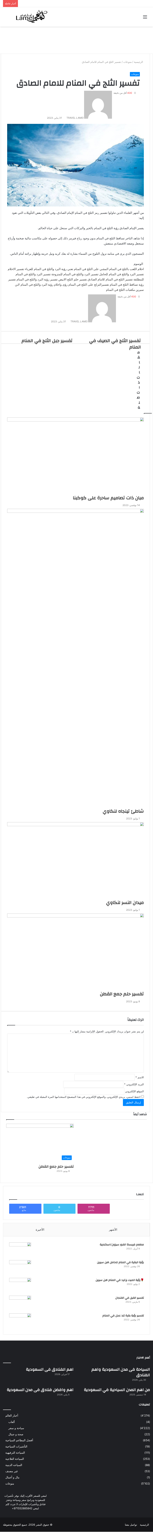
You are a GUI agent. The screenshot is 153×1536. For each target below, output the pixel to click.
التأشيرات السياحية (16, 1446)
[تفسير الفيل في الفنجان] (20, 1303)
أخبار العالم (11, 1415)
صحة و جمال (15, 1434)
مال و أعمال (12, 1477)
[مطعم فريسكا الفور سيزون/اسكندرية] (20, 1249)
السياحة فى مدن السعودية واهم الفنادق (120, 1372)
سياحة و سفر (16, 1428)
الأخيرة (40, 1229)
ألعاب (11, 1422)
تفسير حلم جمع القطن (56, 1166)
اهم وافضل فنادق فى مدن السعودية (40, 1389)
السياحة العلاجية (14, 1458)
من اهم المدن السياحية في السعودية (117, 1389)
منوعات (135, 74)
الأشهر (113, 1229)
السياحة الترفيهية (15, 1452)
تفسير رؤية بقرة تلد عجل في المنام (123, 1315)
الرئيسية (144, 1524)
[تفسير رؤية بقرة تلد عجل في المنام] (20, 1320)
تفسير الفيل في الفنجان (129, 1297)
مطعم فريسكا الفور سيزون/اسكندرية (122, 1244)
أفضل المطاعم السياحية (19, 1440)
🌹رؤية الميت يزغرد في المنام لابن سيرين (120, 1280)
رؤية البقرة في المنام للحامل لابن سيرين (120, 1262)
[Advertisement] (76, 39)
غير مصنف (11, 1471)
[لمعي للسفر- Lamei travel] (31, 17)
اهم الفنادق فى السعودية (50, 1369)
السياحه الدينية (13, 1465)
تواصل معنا (131, 1524)
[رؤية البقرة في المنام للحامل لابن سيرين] (20, 1267)
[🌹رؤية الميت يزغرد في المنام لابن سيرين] (20, 1285)
